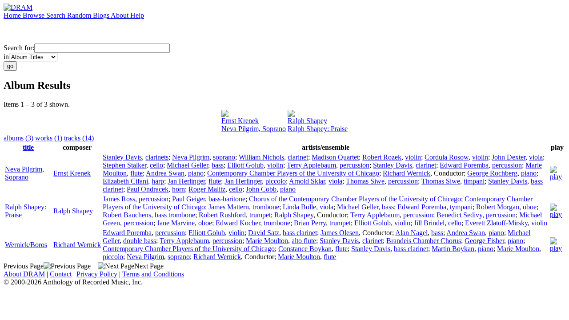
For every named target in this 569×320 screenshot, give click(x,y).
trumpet (260, 215)
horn (178, 189)
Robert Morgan (497, 207)
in (6, 56)
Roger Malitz (206, 189)
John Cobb (261, 189)
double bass (139, 240)
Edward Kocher (238, 223)
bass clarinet (300, 232)
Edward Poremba (464, 165)
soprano (224, 157)
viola (536, 157)
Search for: (19, 48)
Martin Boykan (453, 248)
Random (80, 15)
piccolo (275, 181)
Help (137, 15)
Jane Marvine (176, 223)
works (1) (48, 138)
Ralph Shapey (307, 120)
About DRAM (24, 274)
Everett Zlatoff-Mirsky (496, 223)
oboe (530, 207)
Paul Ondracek (147, 189)
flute (136, 173)
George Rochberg (492, 173)
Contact (61, 274)
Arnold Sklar (307, 181)
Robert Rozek (381, 157)
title (28, 147)
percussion (354, 165)
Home (13, 15)
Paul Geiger (188, 199)
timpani (474, 181)
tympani (461, 207)
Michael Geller (187, 165)
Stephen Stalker (124, 165)
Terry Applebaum (311, 165)
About (120, 15)
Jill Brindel (429, 223)
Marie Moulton (267, 240)
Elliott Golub (245, 165)
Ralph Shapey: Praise (318, 128)
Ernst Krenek (240, 120)
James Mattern (228, 207)
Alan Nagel (411, 232)
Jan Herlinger (186, 181)
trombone (265, 207)
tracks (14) (79, 138)
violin (413, 157)
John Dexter (508, 157)
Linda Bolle (299, 207)
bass (218, 165)
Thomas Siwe (365, 181)
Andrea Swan (165, 173)
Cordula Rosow (447, 157)
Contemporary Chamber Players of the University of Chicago (293, 173)
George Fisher (484, 240)
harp (158, 181)
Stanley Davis (122, 157)
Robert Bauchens (127, 215)
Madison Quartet (335, 157)
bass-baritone (226, 199)
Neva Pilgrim (190, 157)
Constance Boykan (305, 248)
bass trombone (175, 215)
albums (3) (18, 138)
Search (56, 15)
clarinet (298, 157)
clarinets (156, 157)
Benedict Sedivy (459, 215)
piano (196, 173)
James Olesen (340, 232)
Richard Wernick (406, 173)
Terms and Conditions (153, 274)
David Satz (263, 232)
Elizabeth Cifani (125, 181)
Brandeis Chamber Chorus (423, 240)
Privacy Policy (96, 274)
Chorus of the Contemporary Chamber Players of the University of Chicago (355, 199)
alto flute (304, 240)
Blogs (102, 15)
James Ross (119, 199)
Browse (34, 15)
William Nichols (261, 157)
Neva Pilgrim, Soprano (253, 128)
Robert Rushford (222, 215)
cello (156, 165)
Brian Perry (310, 223)
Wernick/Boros (26, 244)
